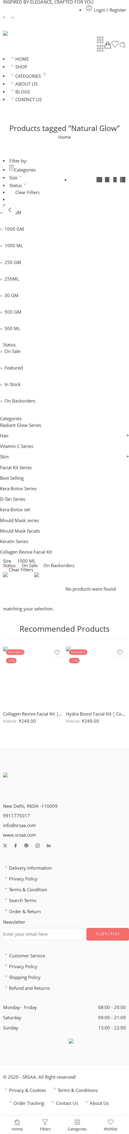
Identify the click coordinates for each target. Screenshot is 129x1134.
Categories (25, 170)
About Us (99, 1103)
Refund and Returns (29, 988)
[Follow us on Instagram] (37, 845)
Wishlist (111, 1128)
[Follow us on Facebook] (15, 845)
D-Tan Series (12, 499)
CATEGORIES (28, 76)
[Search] (122, 45)
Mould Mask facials (20, 531)
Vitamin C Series (16, 446)
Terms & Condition (28, 889)
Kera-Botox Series (18, 488)
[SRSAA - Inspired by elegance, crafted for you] (12, 33)
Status (15, 185)
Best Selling (12, 478)
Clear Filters (27, 192)
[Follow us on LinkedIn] (48, 845)
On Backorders (19, 401)
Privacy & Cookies (27, 1090)
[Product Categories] (100, 40)
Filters (45, 1128)
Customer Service (27, 956)
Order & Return (25, 911)
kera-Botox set (15, 509)
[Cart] (107, 45)
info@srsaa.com (19, 825)
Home (64, 137)
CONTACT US (28, 99)
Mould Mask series (19, 520)
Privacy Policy (23, 879)
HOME (22, 59)
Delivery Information (30, 868)
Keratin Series (14, 541)
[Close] (9, 210)
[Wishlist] (115, 45)
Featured (13, 368)
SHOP (21, 67)
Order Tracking (29, 1103)
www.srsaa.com (19, 835)
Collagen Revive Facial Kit (26, 552)
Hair (4, 436)
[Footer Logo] (25, 780)
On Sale (12, 351)
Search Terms (22, 900)
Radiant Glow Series (20, 425)
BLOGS (22, 92)
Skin (4, 457)
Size (13, 178)
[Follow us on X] (5, 846)
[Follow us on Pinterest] (26, 845)
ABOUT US (26, 84)
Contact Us (67, 1103)
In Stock (12, 384)
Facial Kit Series (16, 467)
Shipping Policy (24, 977)
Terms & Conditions (78, 1090)
